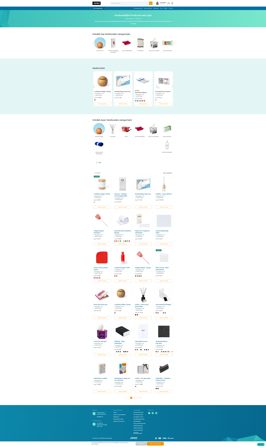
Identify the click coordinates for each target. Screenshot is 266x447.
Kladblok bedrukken (138, 425)
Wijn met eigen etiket (138, 412)
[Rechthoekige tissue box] (143, 184)
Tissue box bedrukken (154, 50)
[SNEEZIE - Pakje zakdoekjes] (122, 331)
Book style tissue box (100, 304)
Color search (111, 163)
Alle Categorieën (98, 8)
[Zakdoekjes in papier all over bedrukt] (122, 368)
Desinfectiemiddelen (167, 152)
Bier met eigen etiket (138, 414)
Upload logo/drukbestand (119, 414)
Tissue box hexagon (100, 341)
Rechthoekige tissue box (143, 194)
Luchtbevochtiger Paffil (122, 267)
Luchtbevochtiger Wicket (102, 194)
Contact (165, 8)
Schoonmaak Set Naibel (163, 304)
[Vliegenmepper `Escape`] (143, 257)
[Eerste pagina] (125, 398)
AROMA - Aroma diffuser (164, 194)
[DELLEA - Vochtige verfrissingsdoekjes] (122, 184)
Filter (100, 162)
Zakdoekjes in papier (100, 378)
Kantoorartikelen (148, 8)
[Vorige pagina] (128, 398)
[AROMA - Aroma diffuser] (164, 184)
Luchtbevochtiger (99, 136)
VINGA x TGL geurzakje (142, 378)
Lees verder (133, 23)
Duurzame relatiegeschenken (137, 433)
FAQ (161, 8)
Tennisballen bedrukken (138, 419)
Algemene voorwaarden (118, 421)
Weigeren (141, 443)
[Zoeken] (150, 3)
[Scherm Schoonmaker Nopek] (102, 257)
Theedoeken (140, 50)
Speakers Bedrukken (138, 427)
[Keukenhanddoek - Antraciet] (164, 331)
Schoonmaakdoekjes (127, 50)
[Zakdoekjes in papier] (102, 368)
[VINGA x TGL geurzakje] (143, 368)
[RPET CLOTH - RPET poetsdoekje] (164, 257)
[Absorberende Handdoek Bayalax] (122, 221)
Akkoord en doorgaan (155, 443)
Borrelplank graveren (138, 416)
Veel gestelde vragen (118, 419)
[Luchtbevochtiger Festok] (122, 294)
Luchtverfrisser (100, 50)
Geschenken (156, 8)
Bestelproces (116, 416)
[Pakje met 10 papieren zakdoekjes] (143, 221)
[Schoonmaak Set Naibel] (164, 294)
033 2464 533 (100, 423)
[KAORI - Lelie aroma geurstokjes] (143, 294)
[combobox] (131, 3)
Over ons (171, 8)
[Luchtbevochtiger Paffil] (122, 257)
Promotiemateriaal (138, 8)
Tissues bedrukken (167, 50)
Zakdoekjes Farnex (141, 341)
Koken (126, 136)
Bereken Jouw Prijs (103, 103)
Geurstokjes (113, 136)
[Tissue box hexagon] (102, 331)
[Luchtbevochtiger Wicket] (102, 184)
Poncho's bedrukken (138, 430)
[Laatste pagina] (140, 398)
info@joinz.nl (100, 416)
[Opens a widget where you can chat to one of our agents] (261, 444)
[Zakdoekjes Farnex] (143, 331)
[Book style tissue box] (102, 294)
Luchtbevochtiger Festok (122, 304)
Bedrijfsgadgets (137, 421)
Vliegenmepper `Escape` (143, 267)
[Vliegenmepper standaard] (102, 221)
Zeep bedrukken (167, 136)
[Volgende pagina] (137, 398)
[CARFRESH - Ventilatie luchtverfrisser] (164, 368)
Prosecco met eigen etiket (139, 423)
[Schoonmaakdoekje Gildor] (164, 221)
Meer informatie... (95, 444)
